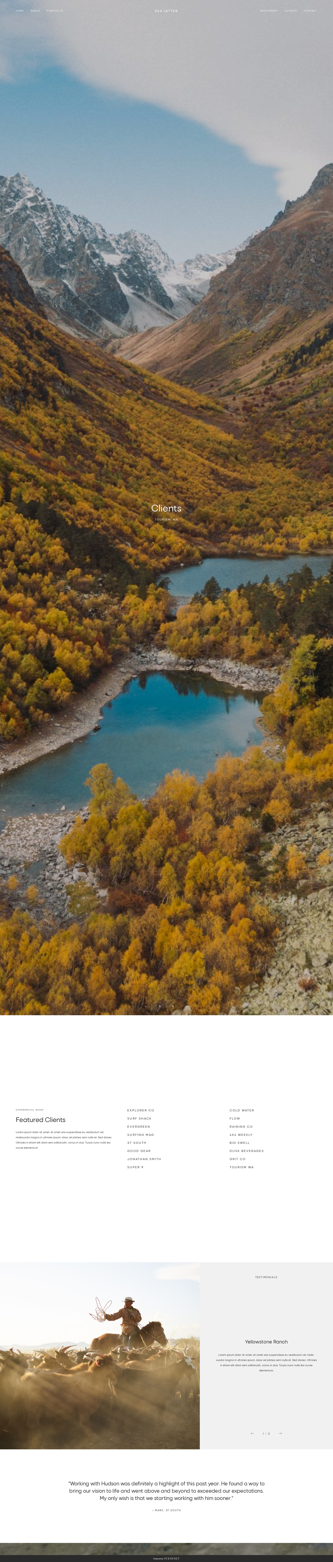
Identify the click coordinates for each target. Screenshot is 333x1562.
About (35, 10)
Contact (310, 10)
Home (20, 10)
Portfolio (55, 10)
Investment (269, 10)
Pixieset (172, 1558)
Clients (291, 10)
